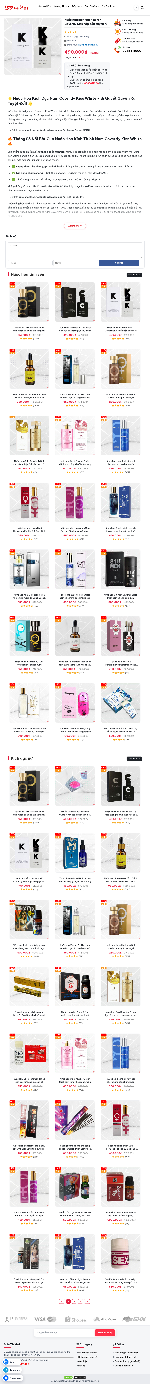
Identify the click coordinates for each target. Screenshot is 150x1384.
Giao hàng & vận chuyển (126, 1352)
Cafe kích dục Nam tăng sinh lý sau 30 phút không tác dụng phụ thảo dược (29, 1148)
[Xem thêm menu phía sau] (136, 7)
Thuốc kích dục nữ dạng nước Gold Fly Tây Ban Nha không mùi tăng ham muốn (29, 1015)
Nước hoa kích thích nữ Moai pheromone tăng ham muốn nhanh (120, 464)
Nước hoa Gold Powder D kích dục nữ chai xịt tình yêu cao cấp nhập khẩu (29, 464)
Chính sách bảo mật (88, 1357)
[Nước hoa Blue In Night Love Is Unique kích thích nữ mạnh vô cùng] (120, 502)
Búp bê (76, 6)
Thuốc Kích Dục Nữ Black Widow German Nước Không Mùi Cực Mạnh (75, 1215)
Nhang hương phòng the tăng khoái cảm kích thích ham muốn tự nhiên (75, 1148)
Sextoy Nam (60, 6)
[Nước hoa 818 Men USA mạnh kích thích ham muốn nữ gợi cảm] (120, 569)
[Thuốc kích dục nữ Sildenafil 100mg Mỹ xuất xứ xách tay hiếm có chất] (75, 786)
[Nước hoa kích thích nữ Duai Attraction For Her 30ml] (29, 636)
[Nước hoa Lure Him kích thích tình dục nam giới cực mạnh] (120, 369)
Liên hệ (81, 1365)
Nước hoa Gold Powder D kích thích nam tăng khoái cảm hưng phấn (75, 464)
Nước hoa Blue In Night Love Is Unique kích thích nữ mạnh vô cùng (120, 531)
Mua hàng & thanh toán (126, 1357)
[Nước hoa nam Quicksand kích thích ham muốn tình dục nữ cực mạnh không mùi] (29, 569)
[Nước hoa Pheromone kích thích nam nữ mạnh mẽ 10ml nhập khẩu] (75, 636)
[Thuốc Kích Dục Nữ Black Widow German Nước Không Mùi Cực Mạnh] (75, 1187)
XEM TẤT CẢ (134, 274)
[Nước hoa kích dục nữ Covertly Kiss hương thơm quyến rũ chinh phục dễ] (75, 302)
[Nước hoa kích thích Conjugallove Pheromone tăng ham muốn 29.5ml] (120, 636)
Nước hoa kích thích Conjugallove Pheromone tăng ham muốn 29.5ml (120, 664)
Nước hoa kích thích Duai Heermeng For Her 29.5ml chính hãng (29, 531)
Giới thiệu (82, 1361)
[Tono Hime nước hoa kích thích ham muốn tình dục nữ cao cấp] (75, 569)
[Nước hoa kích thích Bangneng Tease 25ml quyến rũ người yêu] (75, 703)
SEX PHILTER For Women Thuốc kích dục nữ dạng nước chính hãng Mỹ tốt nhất (29, 1082)
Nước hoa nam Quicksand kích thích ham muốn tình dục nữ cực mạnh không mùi (29, 598)
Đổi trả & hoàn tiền (124, 1365)
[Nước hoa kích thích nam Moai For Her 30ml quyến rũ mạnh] (75, 502)
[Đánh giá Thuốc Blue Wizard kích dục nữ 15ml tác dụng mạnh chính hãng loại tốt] (75, 852)
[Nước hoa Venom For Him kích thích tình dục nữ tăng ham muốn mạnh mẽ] (75, 369)
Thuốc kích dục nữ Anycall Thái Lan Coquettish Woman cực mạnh (29, 1282)
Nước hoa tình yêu (88, 44)
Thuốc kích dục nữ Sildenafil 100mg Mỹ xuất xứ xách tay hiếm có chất (75, 814)
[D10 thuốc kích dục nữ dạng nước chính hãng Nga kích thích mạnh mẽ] (29, 919)
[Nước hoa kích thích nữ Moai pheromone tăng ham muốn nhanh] (120, 435)
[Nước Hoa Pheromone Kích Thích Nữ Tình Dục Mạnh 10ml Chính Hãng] (29, 369)
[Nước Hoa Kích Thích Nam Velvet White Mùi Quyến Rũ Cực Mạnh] (29, 703)
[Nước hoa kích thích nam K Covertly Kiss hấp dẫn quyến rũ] (120, 302)
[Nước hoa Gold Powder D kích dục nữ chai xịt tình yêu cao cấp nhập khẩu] (29, 435)
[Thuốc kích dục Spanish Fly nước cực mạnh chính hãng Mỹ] (120, 1187)
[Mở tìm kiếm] (142, 7)
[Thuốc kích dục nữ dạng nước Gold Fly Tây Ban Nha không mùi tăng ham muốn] (29, 986)
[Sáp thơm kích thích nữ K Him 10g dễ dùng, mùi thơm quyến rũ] (120, 703)
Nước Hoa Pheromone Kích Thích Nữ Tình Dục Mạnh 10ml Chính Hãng (29, 397)
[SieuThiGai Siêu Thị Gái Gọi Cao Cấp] (17, 7)
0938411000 (131, 51)
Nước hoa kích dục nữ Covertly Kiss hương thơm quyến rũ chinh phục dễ (75, 330)
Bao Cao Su (91, 6)
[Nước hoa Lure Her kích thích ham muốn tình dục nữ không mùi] (29, 302)
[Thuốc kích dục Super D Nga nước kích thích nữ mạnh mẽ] (75, 986)
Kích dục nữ (21, 758)
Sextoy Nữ (44, 6)
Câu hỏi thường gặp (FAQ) (127, 1361)
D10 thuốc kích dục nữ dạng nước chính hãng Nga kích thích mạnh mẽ (29, 948)
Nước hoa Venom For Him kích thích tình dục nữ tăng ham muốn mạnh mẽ (74, 397)
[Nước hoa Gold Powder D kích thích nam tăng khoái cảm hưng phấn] (75, 435)
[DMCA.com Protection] (75, 1377)
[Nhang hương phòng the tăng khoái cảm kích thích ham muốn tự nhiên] (75, 1120)
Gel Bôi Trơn (108, 6)
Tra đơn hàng (105, 1332)
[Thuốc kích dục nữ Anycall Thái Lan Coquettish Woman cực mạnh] (29, 1253)
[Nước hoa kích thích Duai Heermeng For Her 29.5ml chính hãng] (29, 502)
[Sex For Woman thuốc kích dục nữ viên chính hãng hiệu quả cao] (120, 1253)
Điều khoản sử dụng (87, 1352)
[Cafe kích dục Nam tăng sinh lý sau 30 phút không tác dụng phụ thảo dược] (29, 1120)
